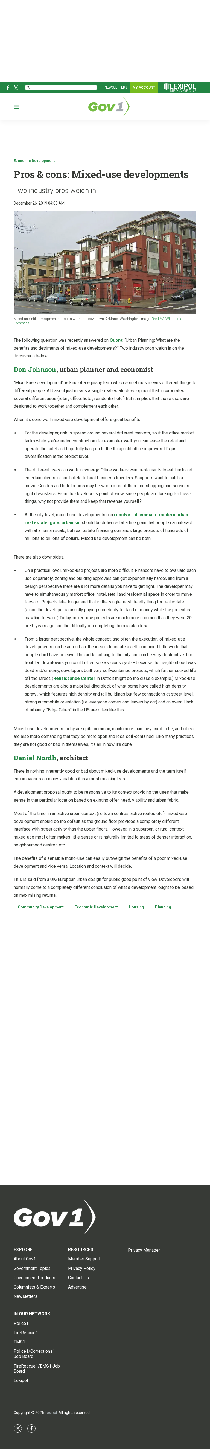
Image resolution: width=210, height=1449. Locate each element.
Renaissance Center (74, 678)
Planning (163, 907)
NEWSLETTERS (116, 87)
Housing (136, 907)
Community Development (41, 907)
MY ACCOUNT (144, 87)
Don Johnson (35, 369)
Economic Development (34, 161)
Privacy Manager (144, 1250)
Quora (116, 340)
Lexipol (51, 1412)
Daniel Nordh (35, 757)
